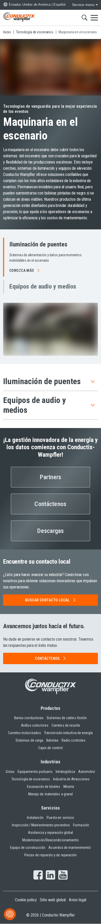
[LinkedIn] (50, 875)
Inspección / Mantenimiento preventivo (41, 825)
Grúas (10, 772)
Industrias (51, 761)
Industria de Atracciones (71, 779)
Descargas (50, 530)
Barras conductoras (29, 718)
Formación (81, 825)
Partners (50, 477)
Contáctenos (50, 504)
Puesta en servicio (60, 818)
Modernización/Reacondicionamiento (50, 840)
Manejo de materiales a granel (50, 794)
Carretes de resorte (66, 725)
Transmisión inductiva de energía (68, 733)
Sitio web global (53, 899)
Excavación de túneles (43, 787)
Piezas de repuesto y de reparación (50, 855)
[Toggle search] (85, 17)
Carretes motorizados (24, 733)
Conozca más (21, 270)
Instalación (35, 818)
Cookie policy (26, 899)
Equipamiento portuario (35, 772)
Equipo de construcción (28, 847)
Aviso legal (77, 899)
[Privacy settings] (10, 914)
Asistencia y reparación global (50, 832)
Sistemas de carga (29, 740)
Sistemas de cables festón (67, 718)
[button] (50, 257)
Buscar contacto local (47, 600)
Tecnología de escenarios (30, 779)
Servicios (50, 808)
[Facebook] (38, 875)
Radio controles (73, 740)
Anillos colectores (34, 725)
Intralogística (65, 772)
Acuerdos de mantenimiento (69, 847)
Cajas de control (50, 748)
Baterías (52, 740)
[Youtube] (63, 875)
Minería (68, 787)
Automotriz (86, 772)
